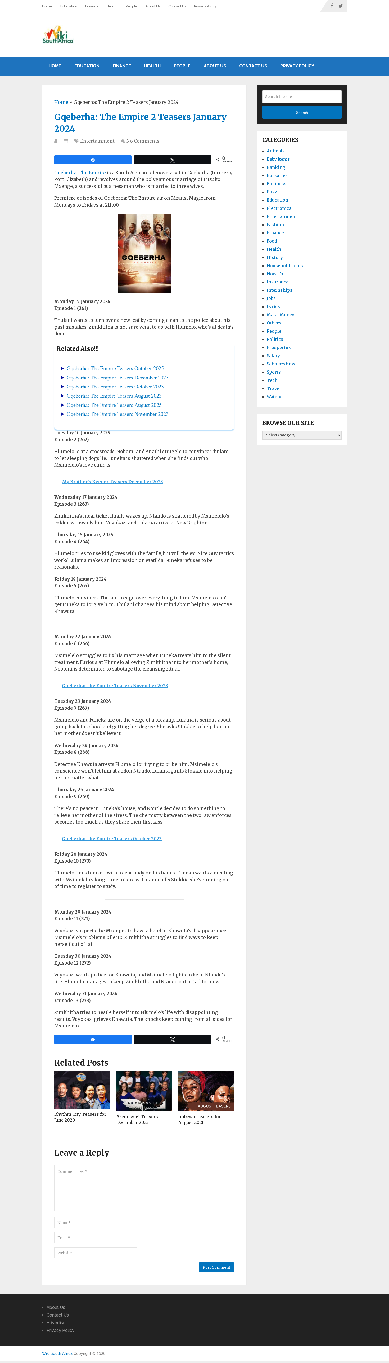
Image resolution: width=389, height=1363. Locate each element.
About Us (153, 6)
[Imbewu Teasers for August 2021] (206, 1091)
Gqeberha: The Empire (80, 173)
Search (302, 112)
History (275, 257)
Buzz (272, 191)
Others (274, 322)
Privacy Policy (205, 6)
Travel (274, 388)
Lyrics (273, 306)
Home (47, 6)
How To (275, 273)
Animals (276, 150)
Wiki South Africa (57, 1353)
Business (276, 183)
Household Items (285, 265)
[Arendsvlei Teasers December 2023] (144, 1091)
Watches (276, 396)
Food (272, 241)
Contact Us (177, 6)
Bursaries (277, 175)
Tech (272, 380)
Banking (276, 167)
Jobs (271, 298)
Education (68, 6)
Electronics (279, 208)
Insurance (277, 282)
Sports (274, 372)
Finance (92, 6)
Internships (279, 290)
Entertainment (97, 141)
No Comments (142, 141)
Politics (275, 339)
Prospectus (279, 347)
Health (112, 6)
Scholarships (281, 363)
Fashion (275, 224)
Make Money (280, 314)
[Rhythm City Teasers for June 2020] (82, 1090)
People (132, 6)
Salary (273, 355)
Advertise (56, 1322)
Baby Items (278, 159)
